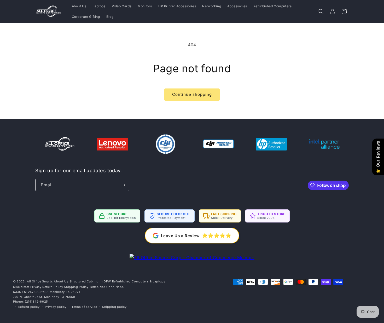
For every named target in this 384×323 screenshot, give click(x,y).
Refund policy (29, 307)
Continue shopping (192, 94)
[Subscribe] (123, 185)
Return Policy (52, 287)
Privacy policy (56, 307)
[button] (321, 11)
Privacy (36, 287)
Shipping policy (114, 307)
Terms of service (84, 307)
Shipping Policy (76, 287)
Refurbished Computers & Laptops (138, 281)
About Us (61, 281)
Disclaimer (21, 287)
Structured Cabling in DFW (90, 281)
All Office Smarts (40, 281)
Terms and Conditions (106, 287)
